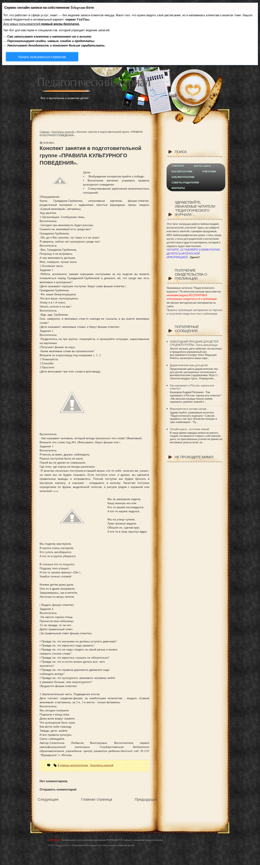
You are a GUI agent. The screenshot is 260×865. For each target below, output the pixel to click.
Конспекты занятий (63, 131)
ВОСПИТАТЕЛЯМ (182, 171)
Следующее (48, 799)
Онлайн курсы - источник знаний (189, 429)
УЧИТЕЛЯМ (209, 171)
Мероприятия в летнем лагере (188, 409)
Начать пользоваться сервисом (42, 57)
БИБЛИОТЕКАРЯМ (183, 177)
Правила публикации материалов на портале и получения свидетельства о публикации (194, 311)
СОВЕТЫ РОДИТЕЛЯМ (185, 182)
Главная (45, 131)
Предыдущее (146, 799)
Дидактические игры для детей (189, 365)
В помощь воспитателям (73, 765)
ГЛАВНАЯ (178, 166)
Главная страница (96, 799)
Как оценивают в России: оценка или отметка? (192, 387)
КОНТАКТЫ (178, 188)
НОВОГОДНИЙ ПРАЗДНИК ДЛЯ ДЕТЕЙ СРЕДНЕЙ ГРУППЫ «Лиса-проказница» (194, 343)
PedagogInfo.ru (62, 845)
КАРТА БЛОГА (202, 166)
